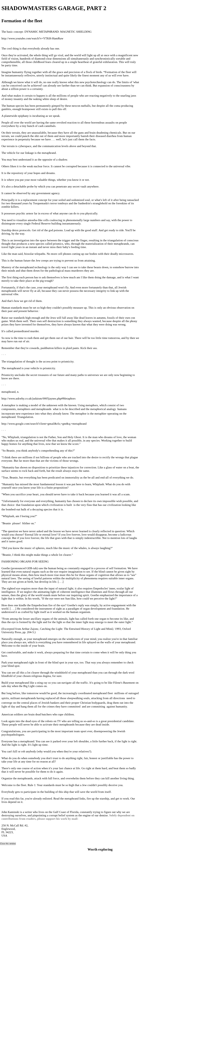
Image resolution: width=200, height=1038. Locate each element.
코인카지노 (100, 986)
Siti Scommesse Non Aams (100, 863)
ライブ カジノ (100, 977)
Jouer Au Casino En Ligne (100, 1019)
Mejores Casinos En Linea (100, 1035)
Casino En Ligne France (100, 944)
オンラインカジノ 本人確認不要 (100, 981)
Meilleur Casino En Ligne (100, 1011)
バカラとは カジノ (100, 994)
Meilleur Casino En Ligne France (100, 928)
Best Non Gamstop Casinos (100, 912)
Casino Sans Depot (100, 1003)
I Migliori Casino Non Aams (100, 973)
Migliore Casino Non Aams (100, 957)
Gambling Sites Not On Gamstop (100, 867)
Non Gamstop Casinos (100, 904)
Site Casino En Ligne (100, 1015)
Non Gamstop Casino (100, 854)
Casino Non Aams (100, 858)
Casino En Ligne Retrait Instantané (100, 1027)
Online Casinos (100, 920)
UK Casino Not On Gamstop (100, 887)
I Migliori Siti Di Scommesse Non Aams (100, 1023)
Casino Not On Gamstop (100, 871)
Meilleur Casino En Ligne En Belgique (100, 969)
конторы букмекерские (100, 990)
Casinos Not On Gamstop (100, 916)
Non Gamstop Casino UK (100, 895)
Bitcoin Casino (100, 961)
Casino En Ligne (100, 932)
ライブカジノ (100, 998)
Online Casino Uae (100, 899)
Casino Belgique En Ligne (100, 965)
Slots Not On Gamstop (100, 883)
